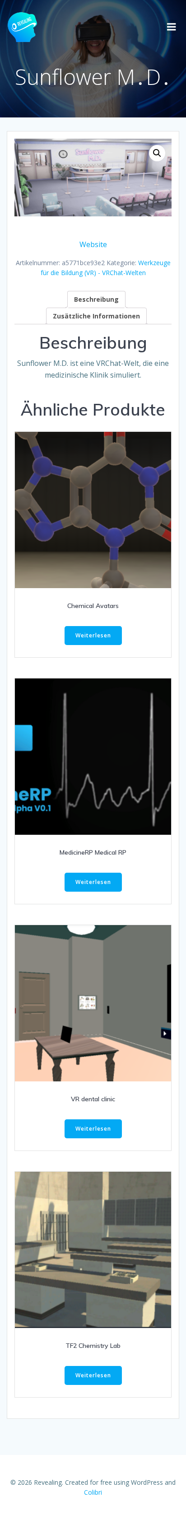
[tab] (96, 299)
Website (93, 244)
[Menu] (171, 27)
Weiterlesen (93, 635)
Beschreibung (96, 299)
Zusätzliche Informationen (96, 316)
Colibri (93, 1492)
